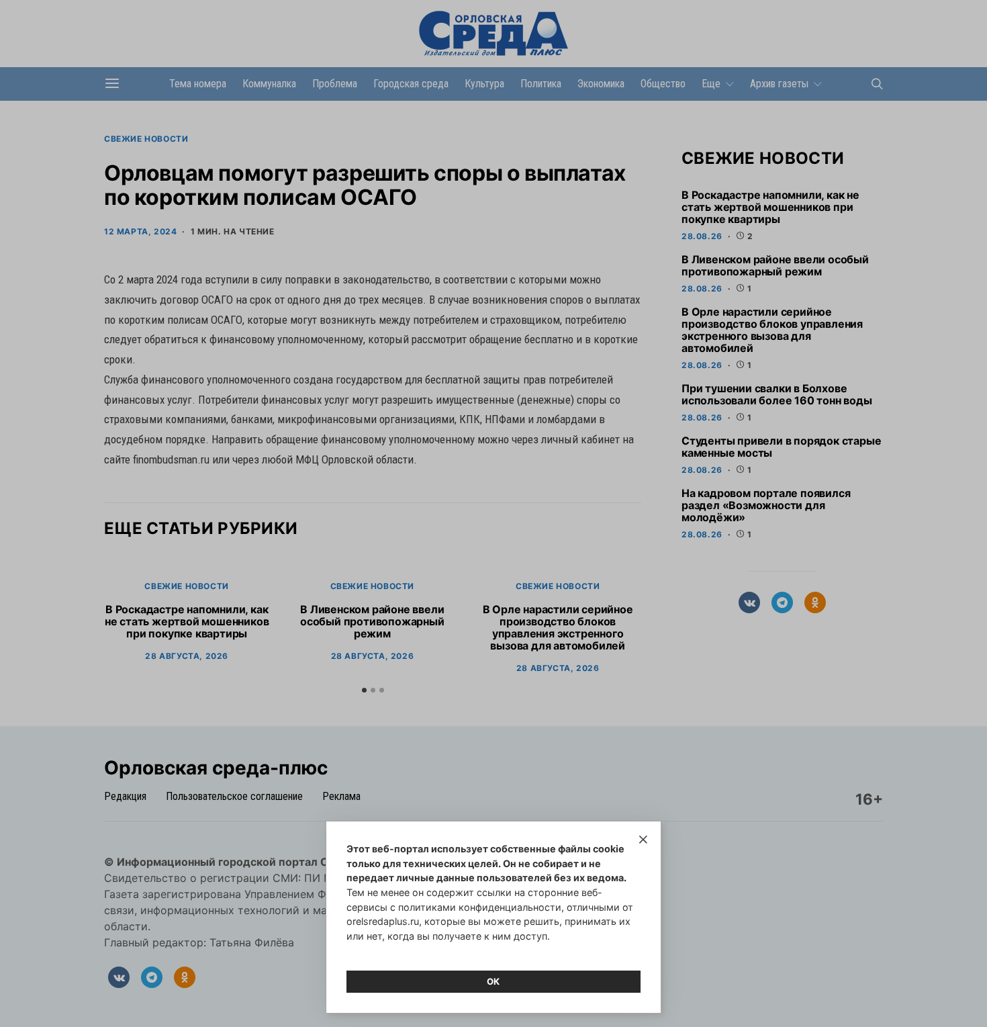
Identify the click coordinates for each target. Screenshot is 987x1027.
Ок (493, 981)
